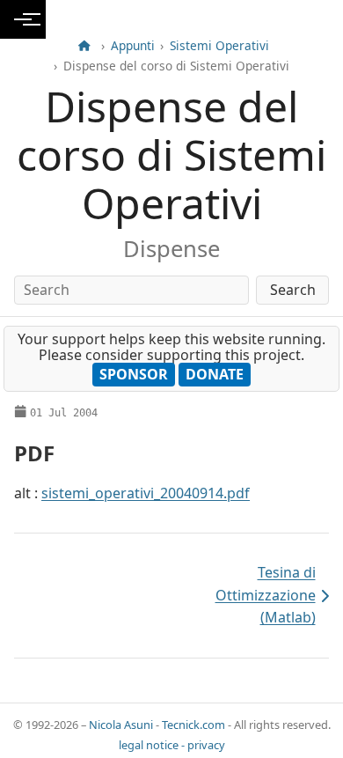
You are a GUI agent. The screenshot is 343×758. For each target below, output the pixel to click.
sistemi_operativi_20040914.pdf (145, 493)
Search (293, 289)
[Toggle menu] (23, 19)
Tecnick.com (193, 724)
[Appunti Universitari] (84, 45)
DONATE (215, 374)
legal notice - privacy (172, 745)
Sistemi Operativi (219, 46)
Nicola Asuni (121, 724)
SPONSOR (133, 374)
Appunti (133, 46)
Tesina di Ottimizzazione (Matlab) (247, 595)
